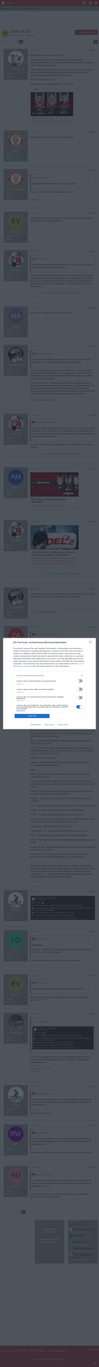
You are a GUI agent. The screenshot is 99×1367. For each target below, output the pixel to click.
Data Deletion (36, 725)
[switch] (79, 681)
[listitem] (49, 675)
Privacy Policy (63, 725)
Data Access (49, 725)
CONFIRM (32, 716)
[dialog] (49, 683)
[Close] (91, 642)
